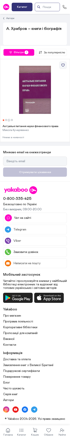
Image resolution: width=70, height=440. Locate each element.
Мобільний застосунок (21, 274)
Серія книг (10, 394)
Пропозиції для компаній (20, 333)
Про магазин (12, 315)
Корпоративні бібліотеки (20, 327)
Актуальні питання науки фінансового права (30, 126)
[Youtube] (15, 409)
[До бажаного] (63, 65)
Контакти (9, 344)
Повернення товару (17, 376)
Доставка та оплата (17, 359)
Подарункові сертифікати (21, 370)
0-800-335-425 (17, 199)
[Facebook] (25, 409)
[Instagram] (6, 409)
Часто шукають (13, 388)
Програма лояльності (18, 321)
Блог (6, 382)
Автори (10, 18)
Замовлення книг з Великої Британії (28, 365)
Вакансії (9, 338)
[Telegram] (34, 409)
